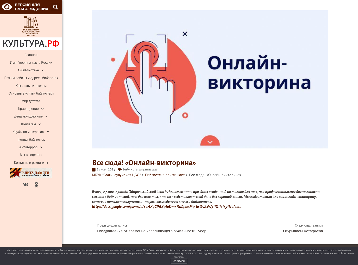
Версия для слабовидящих (31, 6)
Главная (31, 55)
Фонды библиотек (31, 139)
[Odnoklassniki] (36, 184)
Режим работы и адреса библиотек (31, 78)
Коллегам (28, 124)
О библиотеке (28, 70)
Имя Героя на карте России (31, 63)
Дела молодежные (28, 116)
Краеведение (28, 109)
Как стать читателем (31, 86)
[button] (55, 7)
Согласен (179, 261)
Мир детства (31, 101)
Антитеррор (28, 147)
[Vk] (25, 184)
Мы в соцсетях (31, 155)
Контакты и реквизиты (31, 163)
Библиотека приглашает (141, 169)
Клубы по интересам (28, 132)
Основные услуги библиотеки (31, 93)
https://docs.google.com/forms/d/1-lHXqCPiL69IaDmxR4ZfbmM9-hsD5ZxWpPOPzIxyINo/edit (166, 207)
